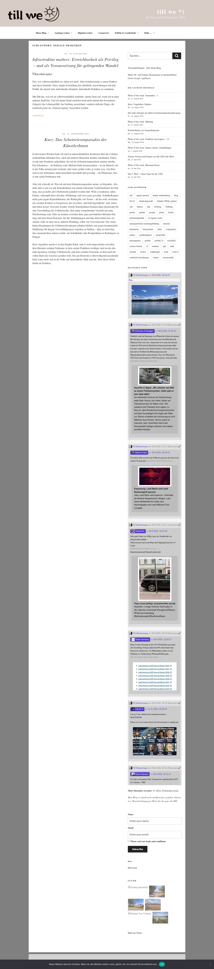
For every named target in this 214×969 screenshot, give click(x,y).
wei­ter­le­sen (38, 115)
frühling (169, 206)
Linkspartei (171, 229)
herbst (171, 212)
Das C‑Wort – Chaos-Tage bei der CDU (145, 173)
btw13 (132, 200)
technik (133, 251)
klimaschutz (148, 229)
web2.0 (175, 251)
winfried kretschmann (139, 257)
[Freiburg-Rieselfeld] (138, 887)
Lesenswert (104, 33)
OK (161, 964)
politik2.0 (159, 240)
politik (148, 240)
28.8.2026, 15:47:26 (158, 531)
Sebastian (139, 531)
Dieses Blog (41, 33)
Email (130, 827)
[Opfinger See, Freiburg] (139, 913)
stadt (172, 246)
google (152, 212)
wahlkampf (155, 251)
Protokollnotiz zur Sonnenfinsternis (143, 130)
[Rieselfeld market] (42, 74)
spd (164, 246)
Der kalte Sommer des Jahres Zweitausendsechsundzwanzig (154, 112)
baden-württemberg (161, 195)
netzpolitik (160, 234)
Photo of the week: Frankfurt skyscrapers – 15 (148, 139)
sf (147, 246)
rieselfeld (171, 240)
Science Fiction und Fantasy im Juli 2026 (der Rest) (151, 156)
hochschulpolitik (137, 217)
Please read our (148, 841)
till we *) (171, 11)
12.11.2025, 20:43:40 (157, 709)
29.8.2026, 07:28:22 (167, 331)
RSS (175, 800)
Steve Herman (141, 774)
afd (131, 195)
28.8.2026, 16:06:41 (161, 452)
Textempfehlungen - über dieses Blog (144, 67)
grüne (161, 212)
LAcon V (139, 709)
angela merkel (142, 195)
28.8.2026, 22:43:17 (163, 639)
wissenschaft (168, 257)
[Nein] (210, 964)
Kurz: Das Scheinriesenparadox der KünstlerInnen (75, 142)
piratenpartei (135, 240)
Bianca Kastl (141, 452)
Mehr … (148, 33)
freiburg (157, 206)
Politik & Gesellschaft (125, 33)
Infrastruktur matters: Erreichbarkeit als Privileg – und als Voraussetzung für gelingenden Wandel (75, 62)
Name (130, 814)
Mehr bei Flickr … (136, 932)
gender (142, 212)
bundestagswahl (146, 200)
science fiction (136, 246)
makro (132, 234)
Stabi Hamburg (142, 639)
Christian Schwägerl (144, 331)
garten (132, 212)
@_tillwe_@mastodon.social (165, 790)
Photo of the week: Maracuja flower (144, 165)
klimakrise (134, 229)
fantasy (140, 206)
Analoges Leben (62, 33)
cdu (131, 206)
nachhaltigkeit (145, 234)
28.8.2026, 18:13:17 (162, 774)
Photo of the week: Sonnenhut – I (143, 95)
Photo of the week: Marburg (140, 121)
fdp (148, 206)
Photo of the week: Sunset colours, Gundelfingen (149, 147)
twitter (143, 251)
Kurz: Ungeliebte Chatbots (139, 104)
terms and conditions (156, 841)
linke (159, 229)
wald (166, 251)
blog (176, 195)
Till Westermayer (140, 275)
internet (166, 223)
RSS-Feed (132, 867)
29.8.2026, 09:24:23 (161, 275)
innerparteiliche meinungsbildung (144, 223)
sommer (155, 246)
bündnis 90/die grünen (167, 200)
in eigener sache (155, 217)
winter (156, 257)
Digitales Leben (85, 33)
